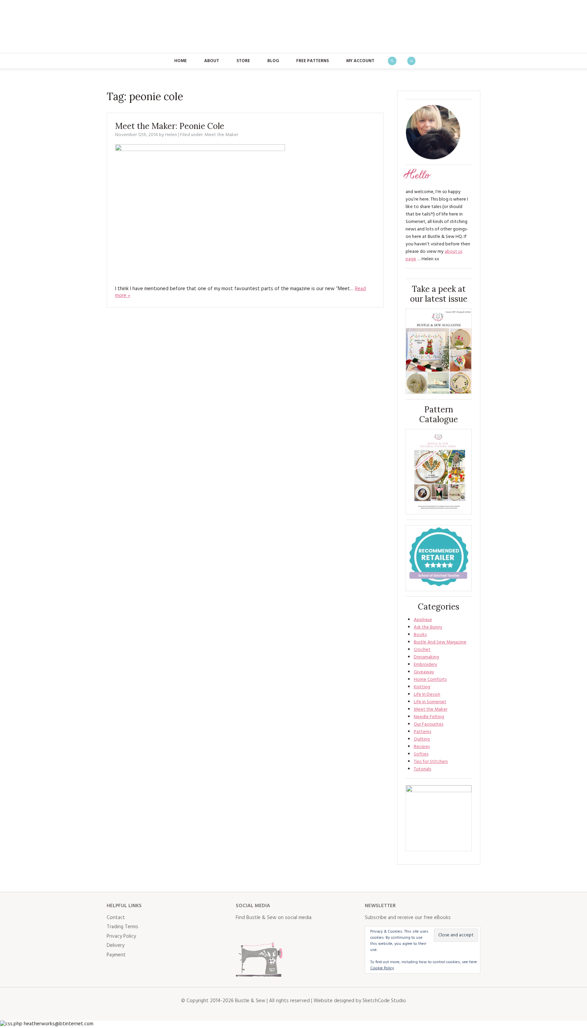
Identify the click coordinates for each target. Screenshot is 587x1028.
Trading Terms (122, 927)
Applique (423, 620)
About (211, 60)
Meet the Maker (221, 135)
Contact (116, 918)
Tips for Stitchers (431, 762)
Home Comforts (430, 680)
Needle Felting (429, 717)
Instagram (271, 931)
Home (180, 60)
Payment (116, 955)
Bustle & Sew (294, 26)
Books (420, 635)
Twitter (256, 931)
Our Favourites (428, 724)
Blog (273, 60)
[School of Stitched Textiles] (439, 558)
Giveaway (424, 672)
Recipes (422, 747)
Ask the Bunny (428, 627)
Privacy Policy (121, 936)
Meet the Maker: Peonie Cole (169, 126)
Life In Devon (427, 694)
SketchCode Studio (384, 1001)
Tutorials (422, 769)
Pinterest (286, 931)
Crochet (422, 650)
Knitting (422, 687)
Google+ (301, 931)
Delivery (115, 945)
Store (243, 60)
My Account (360, 60)
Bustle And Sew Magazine (440, 642)
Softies (421, 754)
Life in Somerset (430, 702)
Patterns (422, 732)
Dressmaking (426, 657)
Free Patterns (312, 60)
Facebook (241, 931)
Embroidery (425, 665)
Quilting (422, 739)
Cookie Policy (382, 968)
